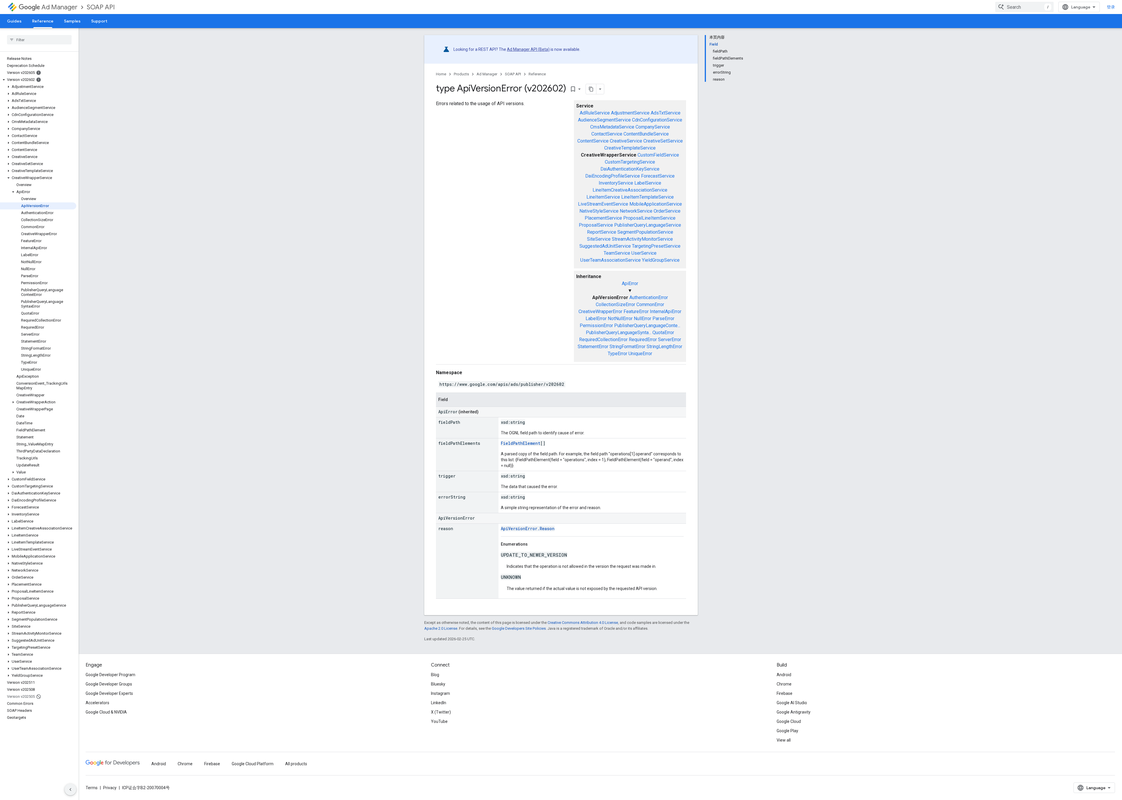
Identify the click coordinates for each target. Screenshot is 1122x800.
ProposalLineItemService (649, 218)
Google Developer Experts (109, 693)
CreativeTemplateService (630, 148)
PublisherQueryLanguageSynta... (618, 332)
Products (461, 74)
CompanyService (653, 127)
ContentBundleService (646, 134)
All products (296, 763)
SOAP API (101, 7)
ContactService (606, 134)
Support (99, 21)
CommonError (650, 304)
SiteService (599, 239)
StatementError (593, 346)
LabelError (596, 318)
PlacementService (603, 218)
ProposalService (596, 225)
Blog (435, 674)
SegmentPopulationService (645, 232)
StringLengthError (664, 346)
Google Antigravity (794, 712)
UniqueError (640, 353)
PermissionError (596, 325)
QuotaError (663, 332)
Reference (42, 21)
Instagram (440, 693)
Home (441, 74)
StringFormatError (627, 346)
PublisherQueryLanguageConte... (647, 325)
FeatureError (636, 311)
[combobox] (1024, 7)
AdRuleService (595, 113)
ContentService (593, 141)
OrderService (667, 211)
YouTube (439, 721)
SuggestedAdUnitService (605, 246)
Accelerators (97, 702)
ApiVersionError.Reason (528, 528)
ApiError (630, 283)
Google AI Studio (792, 702)
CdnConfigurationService (657, 120)
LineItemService (603, 197)
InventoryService (616, 183)
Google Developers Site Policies (519, 628)
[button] (38, 79)
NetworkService (636, 211)
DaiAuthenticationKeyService (629, 169)
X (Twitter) (441, 712)
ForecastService (658, 176)
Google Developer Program (110, 674)
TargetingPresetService (656, 246)
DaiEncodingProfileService (612, 176)
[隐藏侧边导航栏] (70, 789)
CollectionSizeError (615, 304)
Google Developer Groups (109, 684)
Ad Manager (59, 7)
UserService (644, 253)
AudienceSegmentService (604, 120)
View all (784, 740)
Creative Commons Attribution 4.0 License (583, 622)
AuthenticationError (648, 297)
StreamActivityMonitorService (642, 239)
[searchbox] (39, 39)
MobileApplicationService (655, 204)
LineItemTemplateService (647, 197)
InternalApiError (665, 311)
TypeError (617, 353)
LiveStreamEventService (603, 204)
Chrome (784, 684)
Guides (14, 21)
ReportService (601, 232)
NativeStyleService (599, 211)
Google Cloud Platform (252, 763)
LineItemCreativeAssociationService (630, 190)
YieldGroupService (661, 260)
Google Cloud (789, 721)
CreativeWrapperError (600, 311)
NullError (642, 318)
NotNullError (620, 318)
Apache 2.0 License (440, 628)
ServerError (669, 339)
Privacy (110, 787)
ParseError (663, 318)
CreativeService (626, 141)
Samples (72, 21)
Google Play (787, 730)
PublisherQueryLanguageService (647, 225)
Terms (92, 787)
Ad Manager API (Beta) (528, 49)
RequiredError (643, 339)
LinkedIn (438, 702)
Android (784, 674)
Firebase (784, 693)
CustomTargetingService (630, 162)
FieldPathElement (520, 443)
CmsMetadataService (612, 127)
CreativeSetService (663, 141)
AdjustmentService (630, 113)
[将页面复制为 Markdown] (591, 89)
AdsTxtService (666, 113)
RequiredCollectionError (603, 339)
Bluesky (438, 684)
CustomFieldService (658, 155)
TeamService (617, 253)
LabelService (647, 183)
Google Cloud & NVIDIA (106, 712)
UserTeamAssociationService (610, 260)
